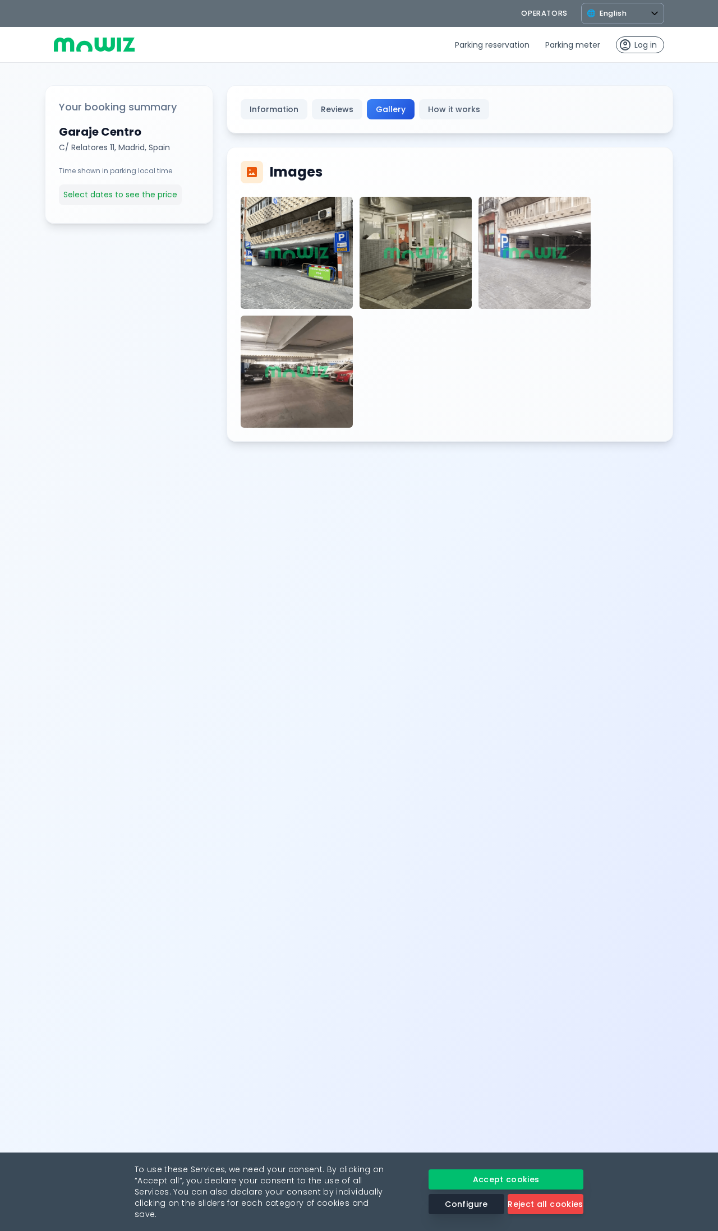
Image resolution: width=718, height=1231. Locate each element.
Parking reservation (492, 44)
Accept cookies (506, 1179)
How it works (454, 109)
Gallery (391, 109)
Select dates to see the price (120, 194)
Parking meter (572, 44)
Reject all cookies (545, 1204)
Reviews (337, 109)
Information (274, 109)
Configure (466, 1204)
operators (544, 13)
